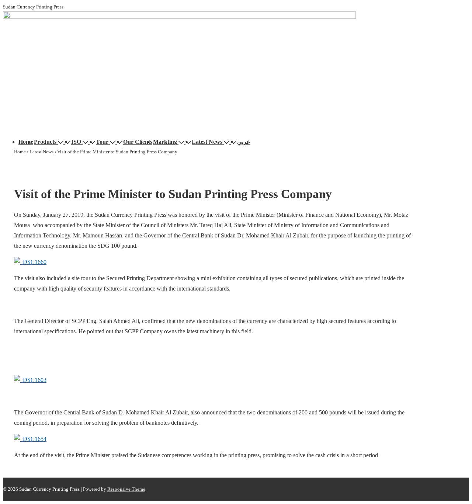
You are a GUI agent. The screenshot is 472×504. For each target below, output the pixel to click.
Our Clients (137, 142)
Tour (102, 142)
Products (45, 142)
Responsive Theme (126, 489)
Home (25, 142)
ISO (76, 142)
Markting (165, 142)
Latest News (207, 142)
